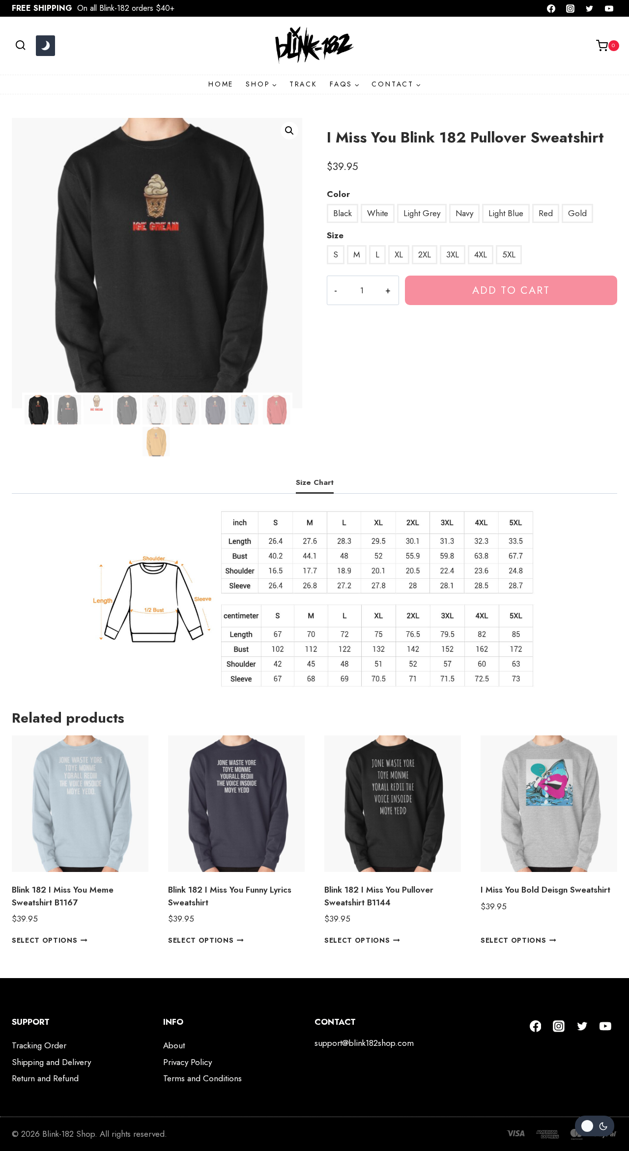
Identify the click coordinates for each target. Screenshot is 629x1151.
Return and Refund (45, 1078)
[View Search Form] (20, 45)
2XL (424, 254)
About (174, 1045)
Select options (45, 940)
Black (342, 213)
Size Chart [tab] (315, 482)
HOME (220, 84)
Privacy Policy (187, 1062)
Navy (464, 213)
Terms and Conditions (202, 1078)
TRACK (303, 84)
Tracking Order (39, 1045)
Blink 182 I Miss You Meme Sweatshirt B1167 (63, 896)
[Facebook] (551, 8)
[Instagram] (570, 8)
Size (335, 235)
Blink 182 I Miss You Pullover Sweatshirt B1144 (378, 896)
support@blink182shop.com (364, 1043)
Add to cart (511, 290)
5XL (508, 254)
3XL (452, 254)
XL (399, 254)
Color (338, 194)
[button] (289, 131)
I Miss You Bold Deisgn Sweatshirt (545, 890)
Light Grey (421, 213)
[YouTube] (608, 8)
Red (546, 213)
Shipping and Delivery (51, 1062)
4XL (480, 254)
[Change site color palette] (45, 45)
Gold (577, 213)
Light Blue (505, 213)
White (377, 213)
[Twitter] (589, 8)
